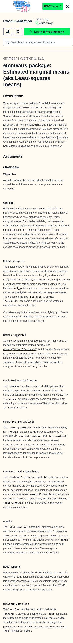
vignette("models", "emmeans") (20, 349)
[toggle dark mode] (7, 31)
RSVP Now (51, 6)
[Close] (67, 6)
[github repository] (18, 31)
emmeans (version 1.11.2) (24, 58)
